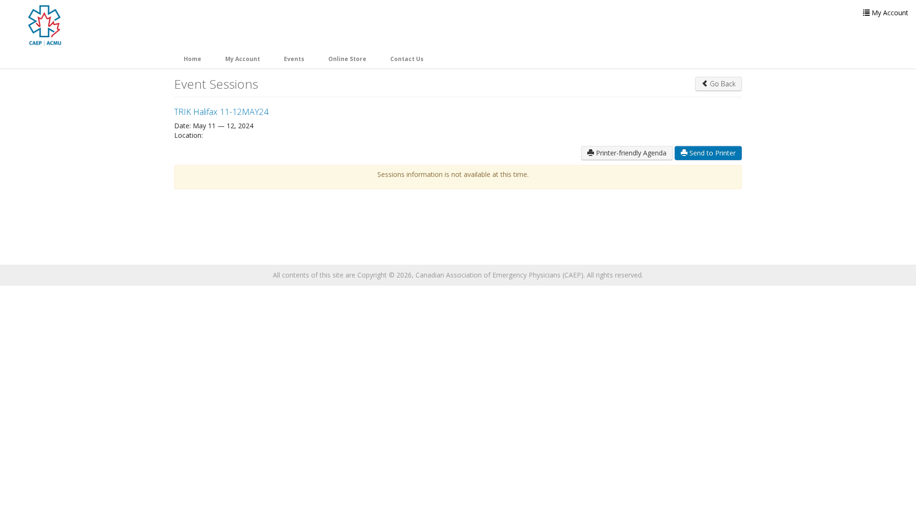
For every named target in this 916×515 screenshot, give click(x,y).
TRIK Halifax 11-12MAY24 (221, 111)
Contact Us (407, 59)
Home (192, 59)
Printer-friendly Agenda (630, 152)
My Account (242, 59)
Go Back (722, 83)
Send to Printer (711, 152)
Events (294, 59)
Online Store (347, 59)
